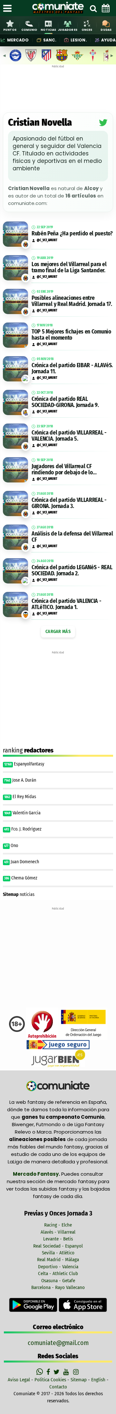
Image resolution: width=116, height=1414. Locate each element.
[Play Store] (34, 1304)
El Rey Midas (24, 796)
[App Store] (83, 1304)
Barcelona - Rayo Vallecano (58, 1287)
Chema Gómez (24, 878)
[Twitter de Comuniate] (57, 1372)
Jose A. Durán (24, 780)
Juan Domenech (25, 862)
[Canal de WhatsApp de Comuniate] (40, 1372)
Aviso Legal (19, 1380)
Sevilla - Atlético (58, 1253)
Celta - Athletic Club (58, 1273)
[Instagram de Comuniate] (76, 1372)
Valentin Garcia (27, 813)
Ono (14, 845)
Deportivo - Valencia (58, 1267)
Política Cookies (50, 1380)
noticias (18, 894)
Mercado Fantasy (36, 1174)
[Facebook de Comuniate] (49, 1372)
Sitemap (79, 1380)
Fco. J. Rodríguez (26, 829)
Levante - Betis (58, 1239)
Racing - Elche (58, 1225)
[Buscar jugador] (93, 8)
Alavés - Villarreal (58, 1232)
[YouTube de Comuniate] (67, 1372)
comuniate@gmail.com (58, 1343)
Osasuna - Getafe (58, 1281)
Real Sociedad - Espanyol (58, 1246)
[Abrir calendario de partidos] (106, 8)
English (98, 1380)
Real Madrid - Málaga (58, 1259)
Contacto (58, 1387)
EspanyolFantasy (29, 764)
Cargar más (58, 631)
